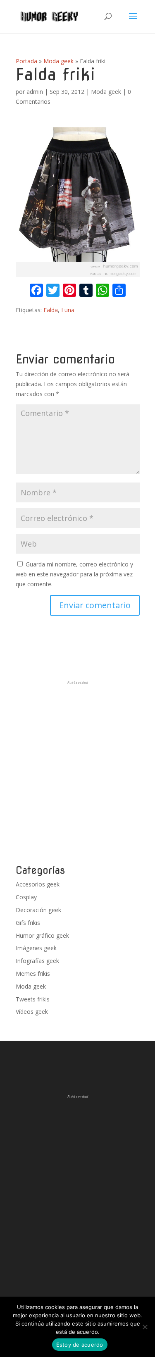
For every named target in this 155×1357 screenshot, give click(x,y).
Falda (50, 310)
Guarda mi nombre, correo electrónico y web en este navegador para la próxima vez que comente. (74, 574)
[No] (145, 1327)
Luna (67, 310)
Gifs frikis (28, 923)
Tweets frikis (33, 999)
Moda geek (58, 61)
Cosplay (26, 897)
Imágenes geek (36, 948)
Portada (26, 61)
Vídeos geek (32, 1011)
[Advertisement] (77, 773)
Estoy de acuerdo (79, 1344)
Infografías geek (37, 961)
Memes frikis (33, 973)
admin (34, 92)
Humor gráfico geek (42, 935)
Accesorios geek (38, 884)
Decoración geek (38, 910)
